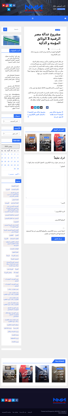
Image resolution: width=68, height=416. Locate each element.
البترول (8, 189)
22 (18, 165)
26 (5, 165)
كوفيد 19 (16, 272)
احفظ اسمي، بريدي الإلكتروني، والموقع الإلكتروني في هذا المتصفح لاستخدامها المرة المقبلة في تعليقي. (45, 232)
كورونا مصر (10, 269)
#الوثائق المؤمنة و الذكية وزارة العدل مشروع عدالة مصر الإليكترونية (45, 53)
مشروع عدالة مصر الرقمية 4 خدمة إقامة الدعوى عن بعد (56, 114)
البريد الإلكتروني (60, 211)
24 (11, 165)
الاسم (63, 203)
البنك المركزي (14, 203)
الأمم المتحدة (15, 189)
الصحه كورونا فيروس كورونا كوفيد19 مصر (11, 231)
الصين (16, 235)
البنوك (45, 368)
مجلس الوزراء (8, 272)
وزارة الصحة (15, 335)
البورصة (7, 203)
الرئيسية (30, 412)
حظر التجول (15, 252)
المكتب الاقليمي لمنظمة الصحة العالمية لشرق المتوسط (12, 243)
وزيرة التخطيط (14, 338)
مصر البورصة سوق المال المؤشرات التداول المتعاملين (11, 314)
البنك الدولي (15, 199)
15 (18, 161)
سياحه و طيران (60, 368)
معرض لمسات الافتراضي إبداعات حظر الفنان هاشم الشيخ (11, 68)
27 (2, 165)
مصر (17, 276)
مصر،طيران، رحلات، (13, 289)
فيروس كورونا (14, 259)
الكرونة (6, 238)
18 (8, 161)
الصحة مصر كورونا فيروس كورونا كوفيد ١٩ (11, 225)
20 (2, 161)
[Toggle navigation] (32, 18)
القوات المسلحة (14, 238)
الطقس (11, 235)
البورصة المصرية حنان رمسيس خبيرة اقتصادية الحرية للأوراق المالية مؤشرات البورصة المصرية (11, 209)
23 (15, 165)
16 (15, 161)
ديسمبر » (11, 174)
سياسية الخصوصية (6, 412)
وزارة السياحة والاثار (13, 331)
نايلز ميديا (15, 328)
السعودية (16, 221)
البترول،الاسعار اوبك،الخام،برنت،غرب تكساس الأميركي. (12, 194)
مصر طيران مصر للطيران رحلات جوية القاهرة (11, 320)
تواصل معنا (15, 412)
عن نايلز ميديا (23, 412)
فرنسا (8, 255)
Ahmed (17, 86)
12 (5, 158)
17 (11, 161)
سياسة (12, 368)
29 (18, 169)
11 (8, 158)
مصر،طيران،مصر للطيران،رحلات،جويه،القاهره (11, 298)
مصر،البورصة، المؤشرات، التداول (11, 280)
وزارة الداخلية (7, 328)
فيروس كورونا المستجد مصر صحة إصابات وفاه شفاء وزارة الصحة (12, 263)
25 (8, 165)
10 (11, 158)
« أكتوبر (17, 174)
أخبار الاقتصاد (15, 186)
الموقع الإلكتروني (60, 220)
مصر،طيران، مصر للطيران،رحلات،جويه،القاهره (11, 293)
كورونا (16, 269)
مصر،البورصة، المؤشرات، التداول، (11, 285)
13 (2, 158)
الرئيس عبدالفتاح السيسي (11, 215)
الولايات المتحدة (14, 248)
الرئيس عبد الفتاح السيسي (11, 218)
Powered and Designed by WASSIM (50, 411)
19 (5, 161)
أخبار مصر (58, 29)
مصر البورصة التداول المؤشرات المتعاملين (13, 308)
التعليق (62, 166)
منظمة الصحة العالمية (12, 325)
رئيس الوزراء (15, 255)
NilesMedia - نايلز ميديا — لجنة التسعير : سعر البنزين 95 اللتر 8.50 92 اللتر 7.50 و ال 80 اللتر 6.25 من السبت (11, 98)
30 (15, 169)
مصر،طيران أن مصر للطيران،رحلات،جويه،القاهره (11, 303)
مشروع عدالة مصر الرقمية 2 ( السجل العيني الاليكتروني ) (36, 113)
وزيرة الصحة (15, 341)
